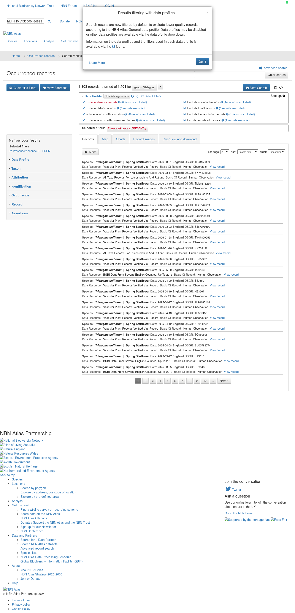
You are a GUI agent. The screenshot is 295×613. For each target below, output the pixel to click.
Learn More (97, 62)
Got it (202, 61)
